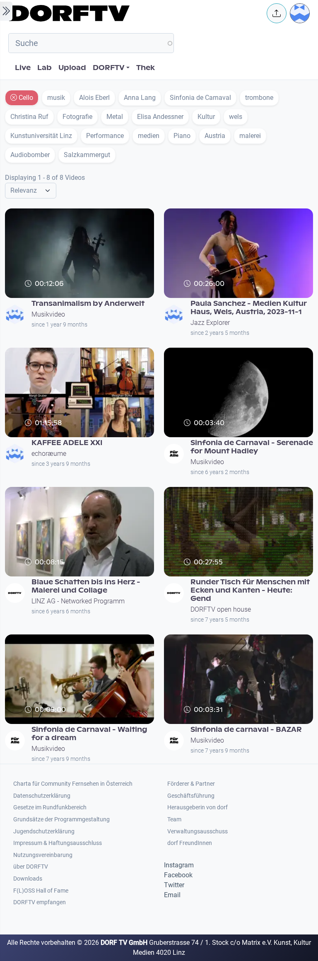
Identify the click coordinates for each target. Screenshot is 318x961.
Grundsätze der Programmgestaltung (61, 819)
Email (172, 895)
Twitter (174, 885)
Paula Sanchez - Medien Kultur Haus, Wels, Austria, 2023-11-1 (248, 307)
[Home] (132, 13)
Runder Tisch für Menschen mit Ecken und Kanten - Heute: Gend (250, 590)
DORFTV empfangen (39, 902)
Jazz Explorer (210, 323)
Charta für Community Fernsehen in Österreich (72, 783)
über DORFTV (30, 866)
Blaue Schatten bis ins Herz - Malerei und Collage (85, 586)
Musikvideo (48, 314)
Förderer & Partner (191, 783)
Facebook (178, 875)
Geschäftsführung (190, 795)
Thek (145, 67)
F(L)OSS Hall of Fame (40, 890)
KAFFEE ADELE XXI (67, 442)
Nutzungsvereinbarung (42, 855)
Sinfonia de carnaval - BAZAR (246, 729)
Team (174, 819)
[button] (277, 13)
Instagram (179, 865)
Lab (44, 67)
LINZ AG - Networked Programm (78, 601)
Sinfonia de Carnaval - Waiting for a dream (89, 733)
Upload (72, 67)
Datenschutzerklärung (41, 795)
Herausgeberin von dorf (197, 807)
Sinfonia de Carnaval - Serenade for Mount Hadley (251, 446)
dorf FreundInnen (189, 843)
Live (23, 67)
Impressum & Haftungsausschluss (57, 843)
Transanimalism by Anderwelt (88, 303)
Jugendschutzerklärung (44, 831)
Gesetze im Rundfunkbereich (50, 807)
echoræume (48, 454)
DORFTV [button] (109, 67)
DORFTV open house (220, 609)
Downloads (27, 878)
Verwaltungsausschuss (197, 831)
